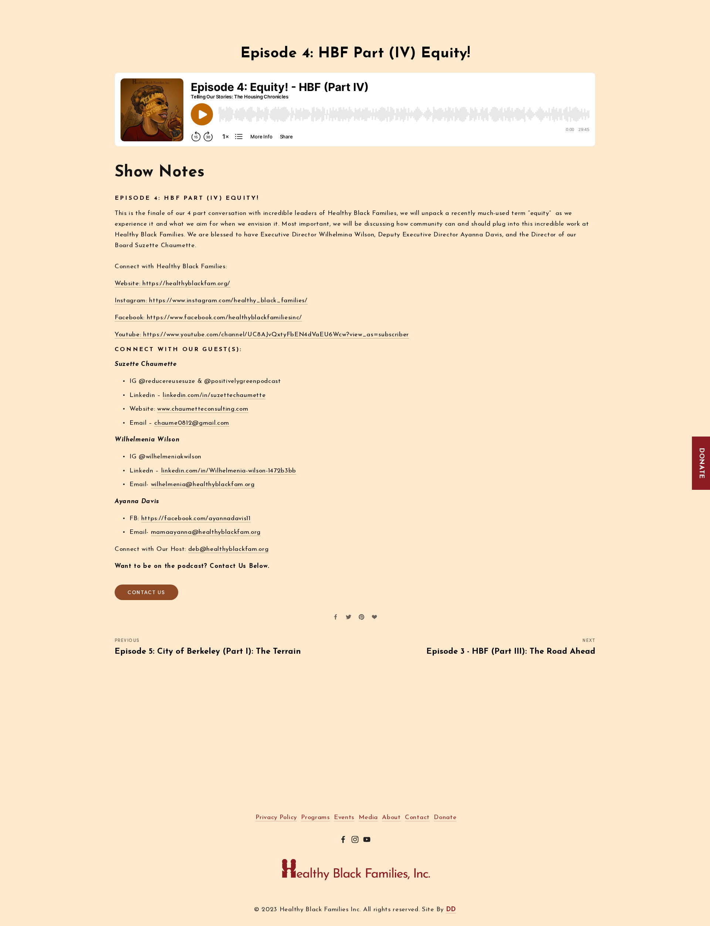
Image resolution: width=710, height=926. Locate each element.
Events (212, 7)
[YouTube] (367, 839)
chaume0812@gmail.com (191, 423)
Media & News (252, 7)
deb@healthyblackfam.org (228, 549)
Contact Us (146, 592)
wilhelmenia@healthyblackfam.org (203, 484)
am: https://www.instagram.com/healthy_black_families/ (222, 300)
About (124, 7)
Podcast (293, 7)
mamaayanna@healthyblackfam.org (206, 532)
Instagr (125, 300)
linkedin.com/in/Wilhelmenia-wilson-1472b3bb (228, 471)
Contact (325, 7)
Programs (155, 7)
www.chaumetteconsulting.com (202, 409)
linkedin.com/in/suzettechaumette (214, 395)
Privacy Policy (276, 817)
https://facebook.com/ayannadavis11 (196, 518)
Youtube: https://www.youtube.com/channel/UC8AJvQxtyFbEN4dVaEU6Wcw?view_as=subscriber (262, 334)
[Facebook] (343, 839)
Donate (701, 462)
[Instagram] (355, 839)
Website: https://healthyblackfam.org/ (172, 283)
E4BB (186, 7)
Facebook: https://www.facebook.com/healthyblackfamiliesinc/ (208, 317)
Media (368, 817)
